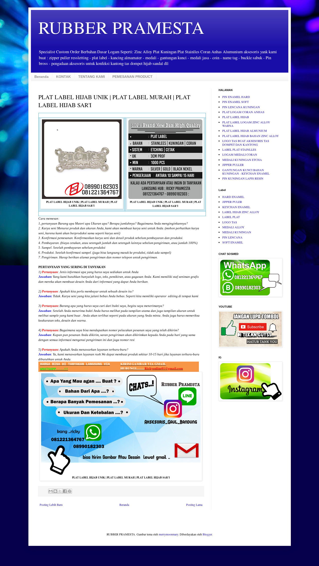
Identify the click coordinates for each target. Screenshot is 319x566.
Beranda (41, 77)
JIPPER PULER (232, 202)
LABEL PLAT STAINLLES (239, 149)
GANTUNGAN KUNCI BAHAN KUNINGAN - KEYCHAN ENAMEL (245, 171)
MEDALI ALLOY (233, 227)
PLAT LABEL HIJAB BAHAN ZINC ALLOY (250, 136)
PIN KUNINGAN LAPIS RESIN (242, 178)
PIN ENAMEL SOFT (235, 102)
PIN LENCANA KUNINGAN (241, 107)
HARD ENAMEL (233, 197)
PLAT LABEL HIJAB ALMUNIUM (244, 131)
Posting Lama (194, 505)
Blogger (207, 534)
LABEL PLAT (231, 217)
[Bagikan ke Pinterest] (69, 491)
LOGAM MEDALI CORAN (239, 154)
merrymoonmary (168, 534)
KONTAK (63, 77)
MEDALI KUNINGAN (236, 232)
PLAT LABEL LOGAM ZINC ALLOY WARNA (246, 124)
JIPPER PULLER (233, 165)
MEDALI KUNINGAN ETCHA (242, 160)
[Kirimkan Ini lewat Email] (50, 491)
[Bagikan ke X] (60, 491)
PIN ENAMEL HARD (236, 97)
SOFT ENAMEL (232, 242)
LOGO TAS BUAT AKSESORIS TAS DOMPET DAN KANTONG (245, 142)
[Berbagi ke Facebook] (64, 491)
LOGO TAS (229, 222)
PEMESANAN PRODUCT (132, 77)
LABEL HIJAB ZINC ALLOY (240, 212)
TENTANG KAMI (91, 77)
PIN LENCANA (232, 237)
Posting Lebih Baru (51, 505)
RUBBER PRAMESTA (121, 27)
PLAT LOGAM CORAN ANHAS (243, 112)
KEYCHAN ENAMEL (236, 207)
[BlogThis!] (55, 491)
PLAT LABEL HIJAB (235, 117)
